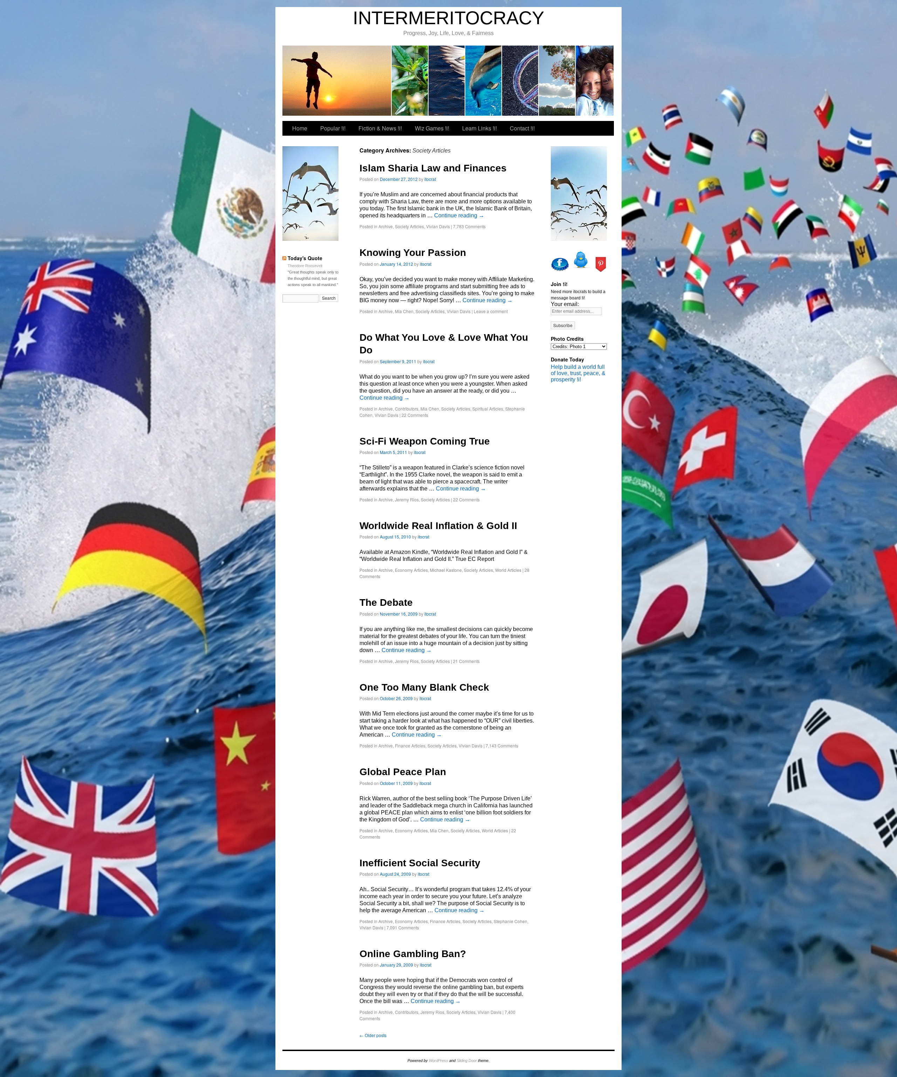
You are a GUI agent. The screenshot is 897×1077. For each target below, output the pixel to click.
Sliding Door (467, 1060)
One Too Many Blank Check (424, 687)
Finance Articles (410, 746)
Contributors (406, 409)
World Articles (508, 570)
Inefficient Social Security (420, 863)
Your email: (565, 304)
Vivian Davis (438, 226)
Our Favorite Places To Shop (595, 81)
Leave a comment (491, 311)
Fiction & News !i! (447, 81)
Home (299, 128)
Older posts (373, 1035)
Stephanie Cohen (510, 921)
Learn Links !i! (520, 81)
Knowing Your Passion (413, 252)
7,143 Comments (502, 746)
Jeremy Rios (407, 499)
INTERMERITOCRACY (448, 17)
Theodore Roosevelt (305, 266)
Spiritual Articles (487, 409)
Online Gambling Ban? (413, 953)
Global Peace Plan (403, 771)
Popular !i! (410, 81)
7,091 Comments (402, 927)
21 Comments (466, 661)
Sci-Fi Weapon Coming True (425, 441)
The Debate (386, 602)
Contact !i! (557, 81)
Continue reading (459, 215)
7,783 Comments (469, 226)
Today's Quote (305, 258)
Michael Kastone (446, 570)
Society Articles (409, 226)
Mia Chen (404, 311)
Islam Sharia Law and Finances (433, 168)
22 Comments (415, 415)
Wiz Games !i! (483, 81)
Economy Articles (411, 570)
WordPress (438, 1060)
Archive (385, 226)
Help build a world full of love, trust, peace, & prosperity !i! (578, 373)
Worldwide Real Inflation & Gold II (438, 525)
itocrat (337, 81)
